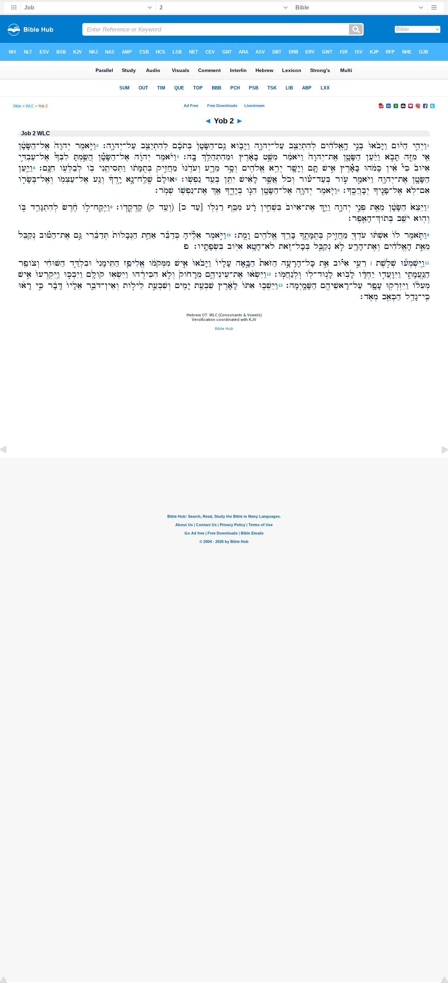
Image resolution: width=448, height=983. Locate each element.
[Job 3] (439, 465)
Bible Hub (224, 329)
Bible (17, 106)
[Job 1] (9, 465)
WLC (30, 106)
